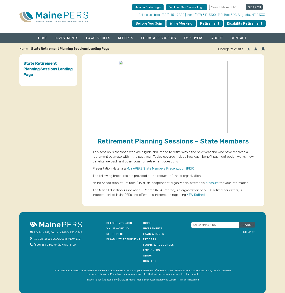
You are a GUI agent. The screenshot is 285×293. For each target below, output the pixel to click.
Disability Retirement (244, 23)
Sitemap (249, 231)
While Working (181, 23)
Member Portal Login (148, 7)
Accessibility (110, 279)
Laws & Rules (98, 38)
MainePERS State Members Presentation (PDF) (160, 168)
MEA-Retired (196, 195)
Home (42, 38)
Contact (239, 38)
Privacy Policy (93, 279)
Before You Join (149, 23)
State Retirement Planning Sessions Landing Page (48, 69)
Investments (66, 38)
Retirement (209, 23)
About (217, 38)
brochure (212, 183)
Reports (125, 38)
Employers (193, 38)
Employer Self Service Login (186, 7)
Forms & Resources (158, 38)
